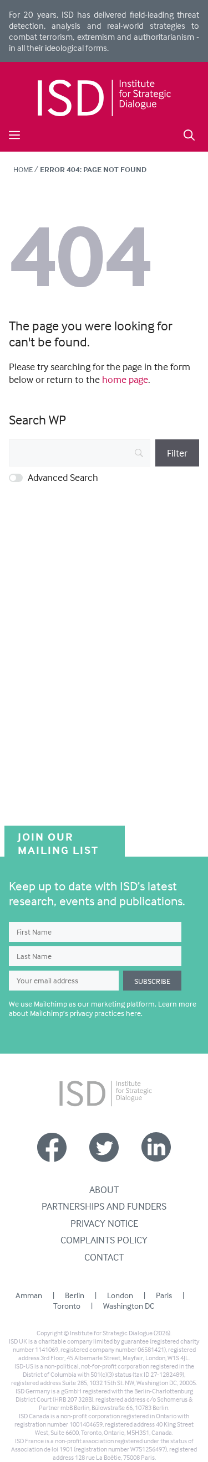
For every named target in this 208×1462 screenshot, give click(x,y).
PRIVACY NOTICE (104, 1223)
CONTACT (104, 1257)
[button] (189, 133)
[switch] (16, 478)
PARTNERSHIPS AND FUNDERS (104, 1206)
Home (23, 169)
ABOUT (104, 1189)
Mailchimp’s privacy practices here (85, 1013)
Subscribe (152, 981)
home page (125, 379)
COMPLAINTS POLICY (104, 1239)
